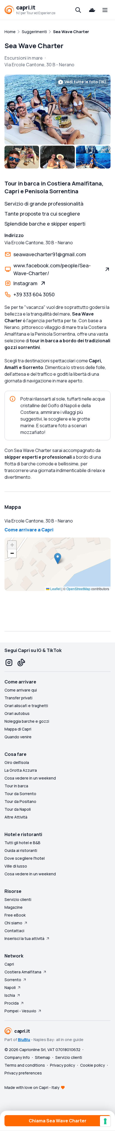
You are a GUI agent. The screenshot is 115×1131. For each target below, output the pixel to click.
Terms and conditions (24, 1065)
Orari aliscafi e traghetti (26, 705)
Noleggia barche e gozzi (26, 721)
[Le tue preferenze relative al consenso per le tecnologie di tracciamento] (105, 1121)
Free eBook (15, 915)
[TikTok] (21, 662)
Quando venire (18, 736)
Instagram (25, 283)
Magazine (13, 907)
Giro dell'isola (16, 762)
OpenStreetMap (78, 588)
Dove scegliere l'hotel (24, 858)
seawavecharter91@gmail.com (49, 254)
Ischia (9, 995)
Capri (9, 964)
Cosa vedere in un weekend (30, 778)
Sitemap (42, 1057)
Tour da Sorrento (20, 793)
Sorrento (12, 979)
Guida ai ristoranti (20, 850)
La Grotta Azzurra (20, 770)
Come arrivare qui (20, 690)
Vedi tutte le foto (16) (85, 81)
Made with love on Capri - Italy (31, 1087)
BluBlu (24, 1039)
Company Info (17, 1057)
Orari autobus (17, 713)
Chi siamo (13, 922)
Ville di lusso (15, 866)
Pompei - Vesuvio (20, 1010)
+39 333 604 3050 (34, 294)
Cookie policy (92, 1065)
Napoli (10, 987)
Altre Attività (15, 817)
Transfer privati (18, 697)
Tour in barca (16, 785)
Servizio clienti (17, 899)
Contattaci (14, 930)
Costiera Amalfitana (22, 971)
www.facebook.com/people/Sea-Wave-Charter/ (52, 269)
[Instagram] (8, 662)
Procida (11, 1003)
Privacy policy (62, 1065)
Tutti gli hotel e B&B (22, 842)
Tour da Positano (20, 801)
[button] (57, 558)
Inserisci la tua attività (24, 938)
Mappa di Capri (17, 729)
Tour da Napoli (17, 809)
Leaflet (55, 588)
